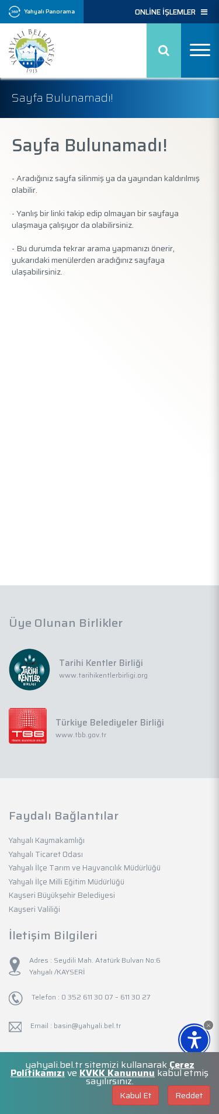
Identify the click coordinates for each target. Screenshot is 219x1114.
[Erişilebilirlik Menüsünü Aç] (194, 1039)
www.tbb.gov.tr (80, 734)
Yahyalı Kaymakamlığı (47, 840)
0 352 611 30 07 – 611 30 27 (105, 996)
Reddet (189, 1095)
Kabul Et (135, 1095)
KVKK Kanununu (117, 1073)
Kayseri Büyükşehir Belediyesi (62, 895)
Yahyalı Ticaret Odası (46, 854)
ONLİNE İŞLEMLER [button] (168, 12)
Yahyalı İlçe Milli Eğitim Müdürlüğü (66, 882)
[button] (208, 1025)
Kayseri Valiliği (34, 909)
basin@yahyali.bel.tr (87, 1025)
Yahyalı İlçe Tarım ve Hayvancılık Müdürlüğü (85, 868)
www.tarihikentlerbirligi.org (103, 675)
